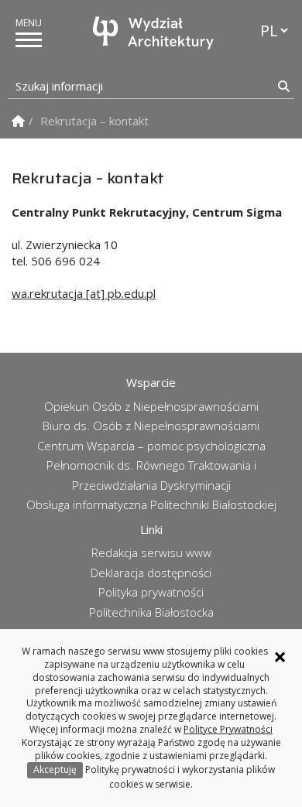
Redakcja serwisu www (151, 552)
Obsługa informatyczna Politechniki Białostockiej (151, 504)
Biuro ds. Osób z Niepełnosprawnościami (151, 425)
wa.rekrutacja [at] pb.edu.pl (84, 293)
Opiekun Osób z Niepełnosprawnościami (151, 406)
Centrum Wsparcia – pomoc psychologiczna (151, 445)
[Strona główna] (155, 33)
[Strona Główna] (18, 121)
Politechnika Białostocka (151, 612)
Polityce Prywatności (228, 729)
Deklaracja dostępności (151, 572)
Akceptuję (55, 769)
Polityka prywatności (151, 592)
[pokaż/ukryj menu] (28, 40)
